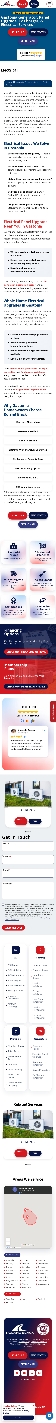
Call (34, 3)
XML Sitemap (26, 1344)
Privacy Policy (44, 918)
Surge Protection (41, 1070)
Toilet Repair (14, 1051)
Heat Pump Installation (38, 1000)
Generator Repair (38, 1047)
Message (8, 883)
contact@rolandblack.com (15, 918)
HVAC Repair (14, 980)
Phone (7, 856)
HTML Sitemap (39, 1344)
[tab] (26, 831)
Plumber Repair (16, 1046)
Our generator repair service (30, 389)
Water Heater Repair (15, 1057)
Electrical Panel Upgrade (40, 1055)
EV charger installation (33, 372)
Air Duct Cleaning (12, 1005)
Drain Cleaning (15, 1069)
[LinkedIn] (32, 1373)
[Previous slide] (6, 805)
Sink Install (13, 1064)
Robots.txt (28, 1346)
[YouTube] (24, 1373)
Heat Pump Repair (38, 976)
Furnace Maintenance (39, 1016)
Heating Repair (40, 965)
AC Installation (15, 970)
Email (6, 870)
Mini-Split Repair (16, 990)
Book (22, 3)
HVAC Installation (16, 985)
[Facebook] (17, 1373)
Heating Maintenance (39, 1008)
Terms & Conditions (12, 920)
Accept (18, 1417)
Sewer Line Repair (13, 1076)
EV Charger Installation (38, 1076)
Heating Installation (37, 984)
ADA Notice (15, 1344)
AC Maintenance (16, 975)
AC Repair (13, 965)
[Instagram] (39, 1373)
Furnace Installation (37, 992)
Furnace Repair (40, 970)
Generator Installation (37, 1063)
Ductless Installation (13, 997)
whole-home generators (23, 368)
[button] (17, 32)
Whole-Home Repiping (15, 1084)
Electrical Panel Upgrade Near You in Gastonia (26, 224)
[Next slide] (50, 805)
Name (6, 843)
